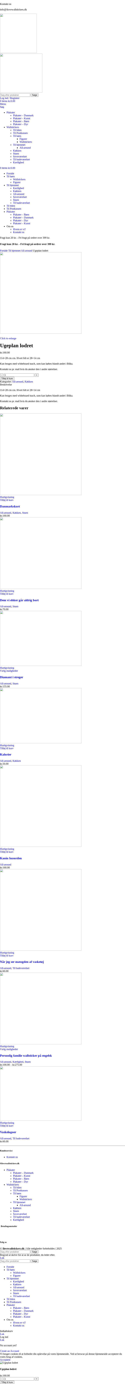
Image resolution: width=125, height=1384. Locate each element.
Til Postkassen (20, 133)
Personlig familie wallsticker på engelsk (26, 1055)
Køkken (17, 150)
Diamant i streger (11, 677)
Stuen (16, 153)
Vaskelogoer (8, 1132)
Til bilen (17, 130)
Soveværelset (20, 156)
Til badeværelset (21, 159)
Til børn (17, 136)
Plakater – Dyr (20, 124)
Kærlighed (18, 162)
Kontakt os (18, 232)
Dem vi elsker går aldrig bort (19, 600)
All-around (25, 147)
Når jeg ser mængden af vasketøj (22, 961)
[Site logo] (18, 52)
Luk (2, 1257)
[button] (7, 500)
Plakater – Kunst (21, 118)
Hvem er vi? (19, 229)
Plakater (11, 1170)
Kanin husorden (11, 858)
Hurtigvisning (7, 497)
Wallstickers (26, 141)
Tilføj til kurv (7, 378)
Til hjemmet (19, 144)
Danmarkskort (10, 506)
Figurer (23, 139)
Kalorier (5, 754)
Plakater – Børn (21, 121)
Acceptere (5, 1359)
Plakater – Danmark (23, 115)
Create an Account (9, 1351)
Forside (4, 250)
